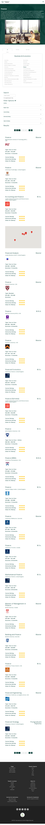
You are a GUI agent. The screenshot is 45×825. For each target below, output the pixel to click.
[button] (26, 233)
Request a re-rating (12, 800)
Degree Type (6, 107)
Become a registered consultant (33, 798)
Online (7, 52)
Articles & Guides (12, 770)
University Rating (7, 116)
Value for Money (7, 120)
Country (5, 103)
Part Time (27, 49)
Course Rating (6, 112)
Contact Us (33, 782)
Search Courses (12, 769)
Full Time (17, 49)
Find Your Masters (12, 767)
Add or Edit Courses (12, 798)
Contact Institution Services (12, 801)
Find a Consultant (12, 772)
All (7, 49)
